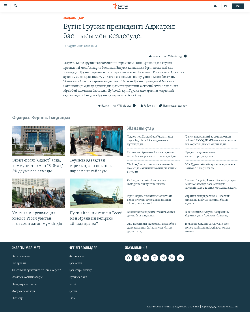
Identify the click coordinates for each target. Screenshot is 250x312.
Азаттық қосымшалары (27, 277)
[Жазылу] (180, 257)
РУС (226, 6)
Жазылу (17, 298)
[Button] (154, 56)
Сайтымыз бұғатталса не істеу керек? (36, 270)
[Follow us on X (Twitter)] (137, 257)
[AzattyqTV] (215, 6)
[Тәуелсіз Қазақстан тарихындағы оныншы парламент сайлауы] (96, 141)
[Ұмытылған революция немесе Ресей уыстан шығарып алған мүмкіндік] (38, 193)
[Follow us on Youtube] (145, 257)
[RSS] (171, 257)
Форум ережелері (23, 291)
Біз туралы (19, 263)
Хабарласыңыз (21, 256)
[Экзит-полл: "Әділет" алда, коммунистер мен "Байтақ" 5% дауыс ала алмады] (38, 141)
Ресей (72, 284)
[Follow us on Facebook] (128, 257)
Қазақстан (75, 263)
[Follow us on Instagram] (154, 257)
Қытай (73, 291)
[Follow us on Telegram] (163, 257)
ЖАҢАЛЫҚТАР (73, 18)
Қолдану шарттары (24, 284)
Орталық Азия (78, 277)
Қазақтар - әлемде (80, 270)
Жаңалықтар (77, 256)
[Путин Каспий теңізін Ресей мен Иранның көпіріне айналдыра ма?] (96, 193)
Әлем (72, 298)
